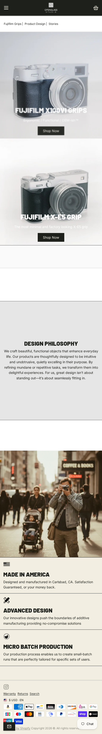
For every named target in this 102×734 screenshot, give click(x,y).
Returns (23, 693)
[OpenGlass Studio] (50, 8)
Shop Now (51, 131)
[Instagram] (6, 687)
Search (34, 693)
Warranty (9, 693)
